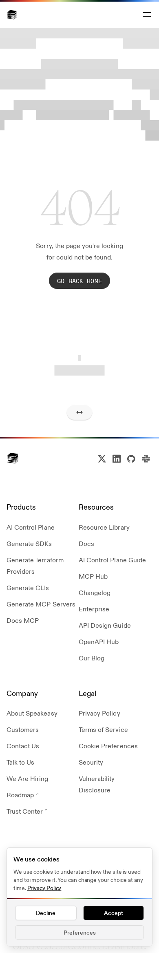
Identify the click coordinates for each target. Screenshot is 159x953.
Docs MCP (23, 620)
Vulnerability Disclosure (97, 784)
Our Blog (91, 657)
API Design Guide (105, 625)
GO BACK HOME (79, 280)
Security (91, 762)
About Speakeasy (32, 713)
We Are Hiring (28, 778)
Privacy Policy (99, 713)
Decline (45, 912)
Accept (113, 912)
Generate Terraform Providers (35, 565)
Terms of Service (103, 729)
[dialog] (79, 896)
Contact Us (23, 745)
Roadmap (20, 794)
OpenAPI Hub (99, 641)
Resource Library (104, 527)
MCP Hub (93, 576)
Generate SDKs (29, 543)
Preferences (80, 932)
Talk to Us (20, 762)
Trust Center (25, 811)
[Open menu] (145, 15)
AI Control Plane (31, 527)
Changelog (94, 592)
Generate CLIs (28, 587)
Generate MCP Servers (41, 603)
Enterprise (94, 608)
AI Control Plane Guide (112, 559)
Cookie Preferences (108, 745)
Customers (23, 729)
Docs (86, 543)
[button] (12, 14)
